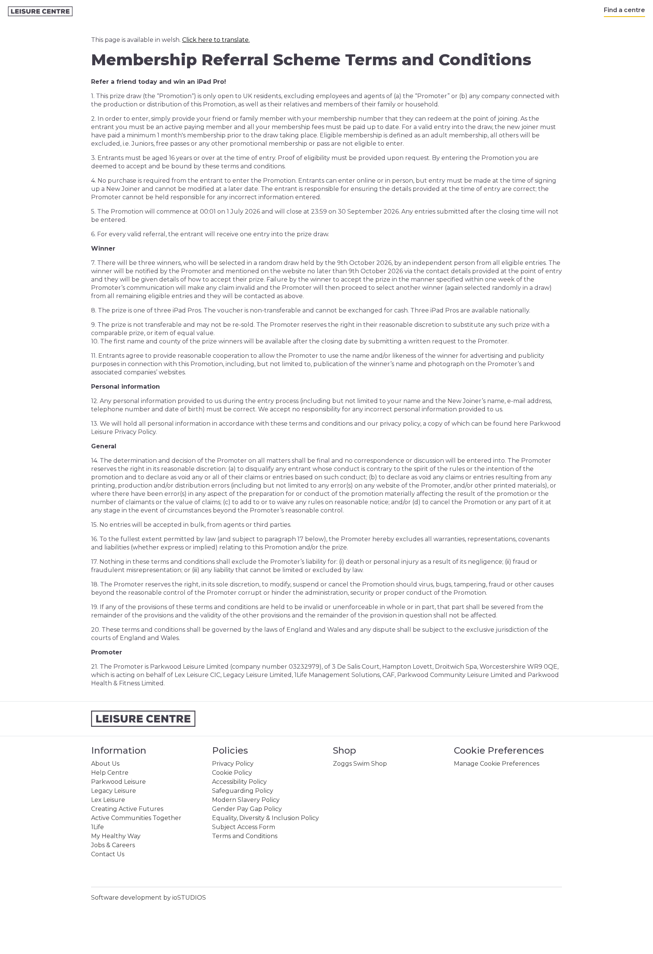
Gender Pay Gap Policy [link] (247, 808)
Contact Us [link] (107, 854)
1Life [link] (97, 827)
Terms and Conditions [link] (244, 836)
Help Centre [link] (109, 772)
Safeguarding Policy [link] (242, 790)
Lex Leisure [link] (108, 799)
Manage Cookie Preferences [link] (496, 763)
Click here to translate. (216, 39)
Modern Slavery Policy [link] (246, 799)
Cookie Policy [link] (232, 772)
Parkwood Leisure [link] (118, 781)
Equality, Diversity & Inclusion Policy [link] (265, 818)
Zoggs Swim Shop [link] (360, 763)
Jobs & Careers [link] (113, 845)
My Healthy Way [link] (116, 836)
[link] (40, 11)
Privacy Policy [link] (233, 763)
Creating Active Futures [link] (127, 808)
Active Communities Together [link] (136, 818)
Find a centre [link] (624, 10)
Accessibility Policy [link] (239, 781)
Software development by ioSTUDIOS (148, 897)
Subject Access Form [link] (243, 827)
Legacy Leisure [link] (113, 790)
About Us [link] (105, 763)
